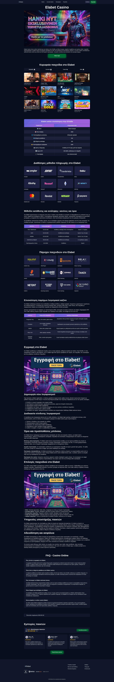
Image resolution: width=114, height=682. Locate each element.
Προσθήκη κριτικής (83, 630)
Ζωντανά (48, 69)
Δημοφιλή (31, 69)
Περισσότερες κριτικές (57, 652)
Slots (81, 69)
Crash (64, 69)
